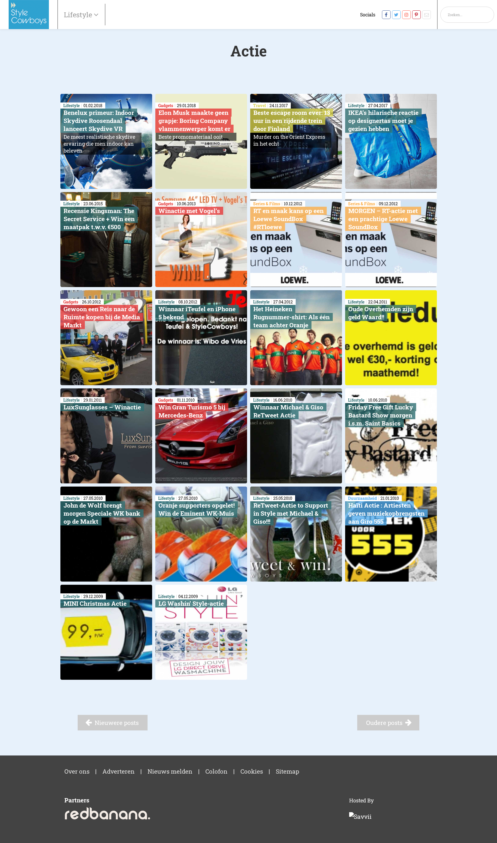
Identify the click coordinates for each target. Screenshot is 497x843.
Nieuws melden (170, 771)
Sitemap (287, 771)
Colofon (216, 771)
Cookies (251, 771)
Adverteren (118, 771)
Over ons (76, 771)
